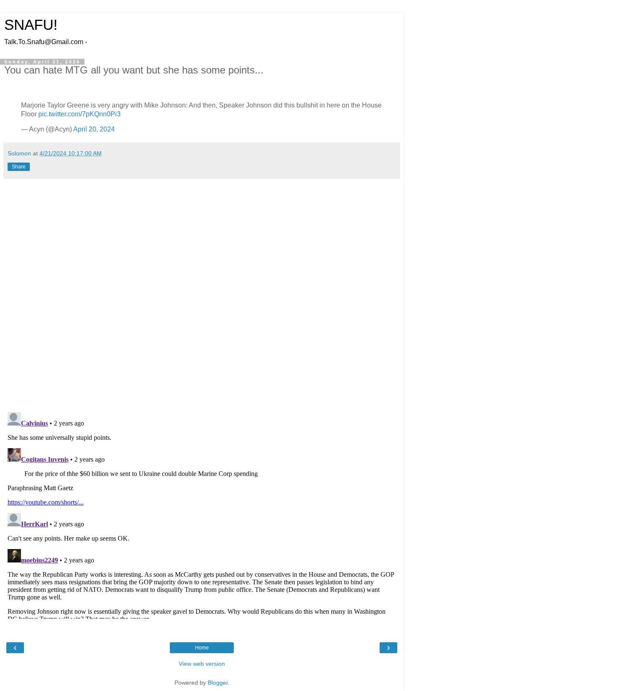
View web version (202, 663)
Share (19, 167)
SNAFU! (31, 25)
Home (202, 648)
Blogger (218, 682)
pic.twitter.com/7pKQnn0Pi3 (79, 114)
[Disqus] (201, 297)
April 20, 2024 (94, 129)
